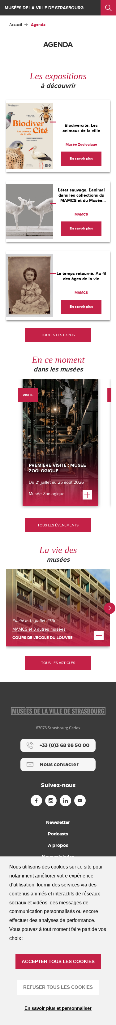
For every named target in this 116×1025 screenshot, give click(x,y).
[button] (109, 608)
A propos (58, 845)
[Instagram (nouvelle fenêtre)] (51, 800)
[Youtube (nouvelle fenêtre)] (80, 800)
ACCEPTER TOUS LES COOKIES (58, 961)
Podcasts (58, 834)
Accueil (15, 24)
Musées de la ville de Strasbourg (44, 8)
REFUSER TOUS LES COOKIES (58, 987)
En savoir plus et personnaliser (58, 1008)
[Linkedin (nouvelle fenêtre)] (65, 800)
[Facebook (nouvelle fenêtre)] (36, 800)
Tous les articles (58, 663)
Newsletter (58, 822)
